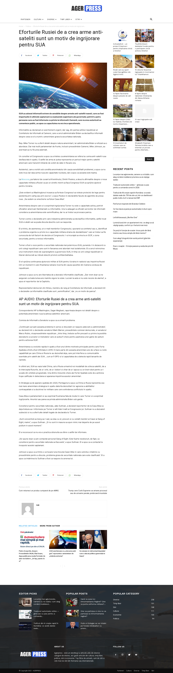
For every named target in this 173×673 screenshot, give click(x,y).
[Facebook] (115, 654)
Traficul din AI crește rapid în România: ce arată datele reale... (46, 625)
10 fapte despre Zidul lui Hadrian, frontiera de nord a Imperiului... (122, 122)
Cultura (37, 19)
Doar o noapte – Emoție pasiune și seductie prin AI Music (133, 247)
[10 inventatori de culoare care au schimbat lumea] (122, 134)
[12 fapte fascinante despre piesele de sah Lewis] (122, 85)
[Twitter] (129, 654)
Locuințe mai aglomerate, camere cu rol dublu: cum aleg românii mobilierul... (47, 601)
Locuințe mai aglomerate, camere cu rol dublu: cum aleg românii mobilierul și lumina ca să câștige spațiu (133, 177)
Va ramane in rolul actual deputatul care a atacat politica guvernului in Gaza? (92, 553)
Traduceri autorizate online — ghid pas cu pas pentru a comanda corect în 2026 (131, 186)
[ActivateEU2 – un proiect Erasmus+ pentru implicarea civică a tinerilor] (122, 35)
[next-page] (64, 566)
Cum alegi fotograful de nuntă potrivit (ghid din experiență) (131, 239)
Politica (28, 26)
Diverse (50, 19)
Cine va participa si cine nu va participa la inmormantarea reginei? (93, 613)
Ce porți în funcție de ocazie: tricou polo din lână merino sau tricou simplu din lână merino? (132, 231)
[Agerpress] (86, 8)
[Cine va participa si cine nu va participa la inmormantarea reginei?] (72, 613)
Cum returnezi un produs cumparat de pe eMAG (39, 490)
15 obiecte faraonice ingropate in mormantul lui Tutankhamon (144, 72)
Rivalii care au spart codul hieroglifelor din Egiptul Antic (122, 72)
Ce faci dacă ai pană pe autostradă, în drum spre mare (132, 210)
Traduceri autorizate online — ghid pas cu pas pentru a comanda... (46, 613)
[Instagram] (122, 654)
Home (21, 26)
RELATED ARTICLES (28, 526)
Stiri (77, 19)
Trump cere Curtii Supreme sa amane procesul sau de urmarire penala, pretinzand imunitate (87, 491)
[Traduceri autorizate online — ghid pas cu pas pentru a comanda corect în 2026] (25, 614)
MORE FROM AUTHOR (50, 526)
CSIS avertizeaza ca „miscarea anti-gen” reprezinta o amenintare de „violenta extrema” (62, 553)
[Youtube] (136, 654)
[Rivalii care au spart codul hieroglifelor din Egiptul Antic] (122, 61)
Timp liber (65, 19)
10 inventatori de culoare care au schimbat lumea (120, 145)
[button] (151, 19)
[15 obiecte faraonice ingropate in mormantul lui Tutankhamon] (144, 61)
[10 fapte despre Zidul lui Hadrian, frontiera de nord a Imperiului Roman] (122, 111)
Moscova (25, 179)
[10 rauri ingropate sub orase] (144, 111)
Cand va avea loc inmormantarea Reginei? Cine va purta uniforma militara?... (93, 601)
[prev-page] (60, 566)
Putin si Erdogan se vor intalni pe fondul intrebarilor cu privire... (93, 625)
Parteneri (25, 19)
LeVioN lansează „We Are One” (125, 217)
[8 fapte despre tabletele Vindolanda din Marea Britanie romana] (144, 85)
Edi (37, 505)
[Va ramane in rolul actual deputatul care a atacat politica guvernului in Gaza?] (93, 539)
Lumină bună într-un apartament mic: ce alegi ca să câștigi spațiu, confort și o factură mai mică (133, 224)
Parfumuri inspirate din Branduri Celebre (129, 204)
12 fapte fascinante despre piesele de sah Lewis (122, 96)
